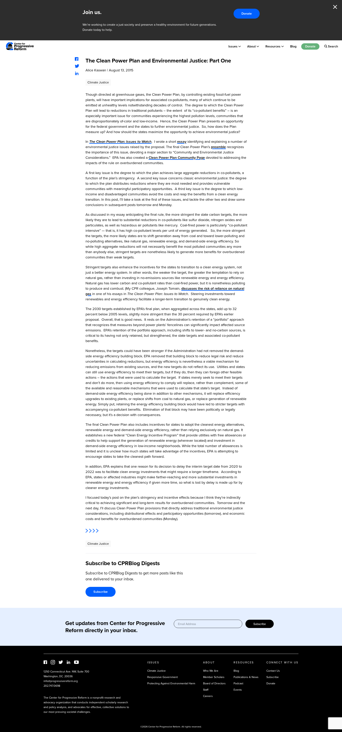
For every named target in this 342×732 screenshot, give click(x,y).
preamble (218, 146)
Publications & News (246, 677)
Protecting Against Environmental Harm (171, 683)
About (251, 46)
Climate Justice (98, 82)
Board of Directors (214, 683)
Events (238, 690)
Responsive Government (162, 677)
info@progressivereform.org (61, 681)
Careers (208, 696)
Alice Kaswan (96, 70)
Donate (246, 13)
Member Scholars (213, 677)
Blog (293, 46)
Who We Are (210, 671)
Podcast (238, 683)
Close (335, 7)
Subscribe (100, 591)
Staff (205, 690)
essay (181, 141)
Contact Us (273, 671)
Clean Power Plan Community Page (177, 157)
